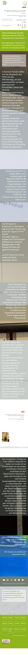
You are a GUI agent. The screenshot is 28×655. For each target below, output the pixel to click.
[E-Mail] (18, 25)
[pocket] (25, 27)
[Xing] (23, 25)
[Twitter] (25, 25)
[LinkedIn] (20, 25)
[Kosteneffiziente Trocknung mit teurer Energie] (14, 416)
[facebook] (23, 27)
